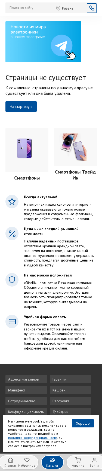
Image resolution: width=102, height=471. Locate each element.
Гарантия (59, 379)
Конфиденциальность (26, 411)
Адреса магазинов (23, 379)
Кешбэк (58, 390)
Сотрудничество (21, 401)
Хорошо (83, 423)
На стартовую (21, 106)
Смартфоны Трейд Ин (75, 175)
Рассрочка (61, 401)
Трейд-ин (60, 411)
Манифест (16, 390)
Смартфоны (27, 178)
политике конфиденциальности (32, 438)
